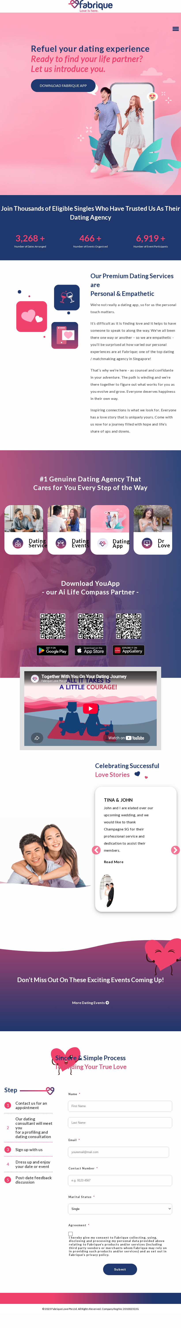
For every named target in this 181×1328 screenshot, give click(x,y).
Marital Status (81, 1197)
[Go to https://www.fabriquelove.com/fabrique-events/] (66, 543)
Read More (114, 862)
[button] (96, 850)
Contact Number (83, 1168)
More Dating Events (89, 1002)
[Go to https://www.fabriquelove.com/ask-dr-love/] (153, 543)
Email (74, 1140)
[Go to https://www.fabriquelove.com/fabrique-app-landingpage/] (110, 543)
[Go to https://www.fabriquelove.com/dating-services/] (23, 543)
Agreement (78, 1225)
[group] (30, 241)
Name (74, 1094)
